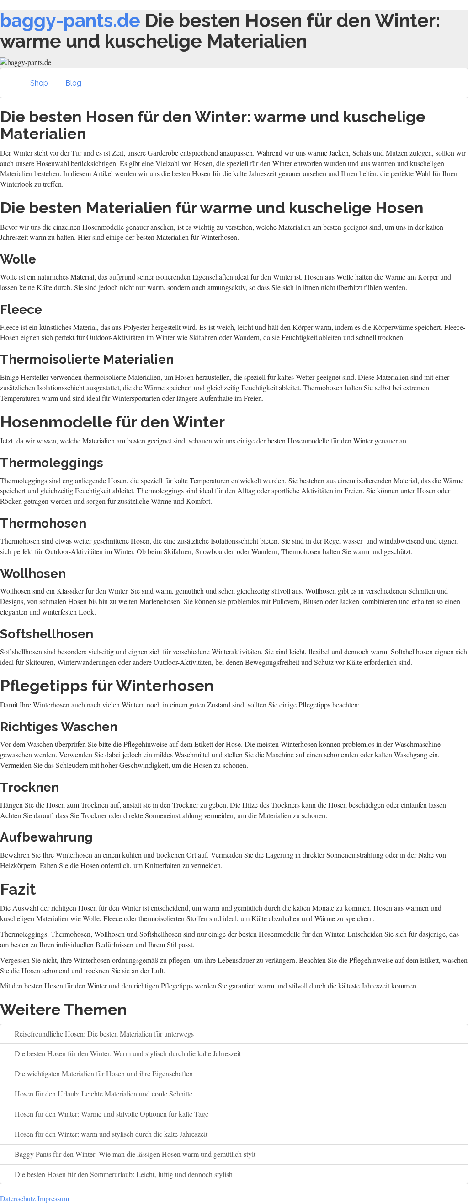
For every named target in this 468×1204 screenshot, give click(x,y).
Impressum (53, 1198)
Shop (39, 83)
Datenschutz (18, 1198)
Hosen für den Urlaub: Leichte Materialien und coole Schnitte (102, 1093)
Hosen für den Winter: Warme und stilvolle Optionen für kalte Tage (110, 1113)
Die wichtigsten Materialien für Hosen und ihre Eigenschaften (103, 1073)
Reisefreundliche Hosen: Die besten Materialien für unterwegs (103, 1033)
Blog (73, 83)
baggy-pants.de (70, 20)
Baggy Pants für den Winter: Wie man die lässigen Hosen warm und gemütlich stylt (134, 1154)
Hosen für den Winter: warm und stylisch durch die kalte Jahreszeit (110, 1134)
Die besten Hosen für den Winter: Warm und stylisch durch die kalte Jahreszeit (127, 1053)
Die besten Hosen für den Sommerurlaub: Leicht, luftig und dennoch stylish (123, 1174)
